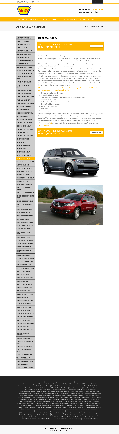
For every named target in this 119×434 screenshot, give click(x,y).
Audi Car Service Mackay (22, 41)
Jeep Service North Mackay (23, 145)
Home (18, 19)
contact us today (43, 125)
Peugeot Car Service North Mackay (23, 233)
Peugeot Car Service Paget (23, 237)
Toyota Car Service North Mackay (25, 323)
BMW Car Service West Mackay (24, 67)
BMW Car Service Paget (22, 64)
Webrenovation (63, 431)
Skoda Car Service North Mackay (25, 294)
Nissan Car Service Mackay (23, 212)
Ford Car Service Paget (22, 116)
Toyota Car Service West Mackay (24, 330)
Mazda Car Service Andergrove (24, 171)
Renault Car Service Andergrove (24, 262)
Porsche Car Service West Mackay (25, 258)
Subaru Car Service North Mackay (25, 307)
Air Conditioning (54, 19)
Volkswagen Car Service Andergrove (22, 334)
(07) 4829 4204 (34, 1)
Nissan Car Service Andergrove (24, 209)
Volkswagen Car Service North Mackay (24, 342)
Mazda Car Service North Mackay (25, 178)
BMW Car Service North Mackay (24, 61)
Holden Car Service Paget (23, 132)
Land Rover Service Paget (22, 165)
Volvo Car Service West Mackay (24, 368)
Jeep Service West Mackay (23, 152)
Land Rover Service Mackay (23, 158)
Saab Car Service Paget (22, 281)
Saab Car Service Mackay (22, 274)
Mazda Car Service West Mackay (24, 184)
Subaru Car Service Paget (23, 310)
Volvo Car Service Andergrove (24, 355)
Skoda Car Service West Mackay (24, 300)
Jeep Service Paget (21, 149)
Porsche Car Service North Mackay (23, 251)
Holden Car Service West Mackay (24, 136)
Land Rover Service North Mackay (25, 162)
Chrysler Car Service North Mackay (23, 78)
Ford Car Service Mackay (22, 110)
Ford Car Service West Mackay (24, 119)
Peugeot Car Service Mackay (23, 229)
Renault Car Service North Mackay (25, 268)
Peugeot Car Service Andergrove (24, 225)
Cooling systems (72, 19)
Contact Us (20, 23)
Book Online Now (96, 46)
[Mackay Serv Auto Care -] (24, 10)
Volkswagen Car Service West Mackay (24, 350)
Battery (63, 19)
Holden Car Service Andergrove (24, 123)
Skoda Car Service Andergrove (24, 287)
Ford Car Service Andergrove (23, 106)
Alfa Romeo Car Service (22, 382)
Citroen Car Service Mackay (23, 93)
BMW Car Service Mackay (22, 57)
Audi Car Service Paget (22, 48)
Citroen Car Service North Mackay (25, 97)
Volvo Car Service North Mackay (24, 361)
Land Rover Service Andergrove (24, 155)
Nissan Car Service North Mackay (25, 216)
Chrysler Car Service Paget (23, 82)
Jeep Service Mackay (21, 142)
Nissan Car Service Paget (22, 219)
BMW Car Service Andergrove (23, 54)
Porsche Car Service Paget (23, 255)
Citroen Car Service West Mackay (25, 103)
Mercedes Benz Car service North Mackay (25, 197)
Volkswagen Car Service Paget (24, 346)
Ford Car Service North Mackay (24, 113)
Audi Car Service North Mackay (24, 44)
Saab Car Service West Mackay (24, 284)
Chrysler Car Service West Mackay (23, 86)
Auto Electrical (33, 19)
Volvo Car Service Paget (22, 364)
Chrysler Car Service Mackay (24, 74)
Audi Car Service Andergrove (23, 38)
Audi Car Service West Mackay (24, 51)
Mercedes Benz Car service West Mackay (24, 205)
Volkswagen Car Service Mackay (24, 338)
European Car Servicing (26, 405)
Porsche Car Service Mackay (23, 247)
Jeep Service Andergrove (22, 139)
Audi (50, 123)
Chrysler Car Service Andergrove (25, 70)
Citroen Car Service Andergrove (24, 90)
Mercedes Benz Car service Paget (24, 201)
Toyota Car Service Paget (23, 326)
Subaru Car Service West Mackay (25, 313)
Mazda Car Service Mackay (23, 175)
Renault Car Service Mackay (23, 265)
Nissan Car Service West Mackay (24, 222)
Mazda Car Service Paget (22, 181)
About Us (24, 19)
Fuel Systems (82, 19)
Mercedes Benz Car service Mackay (25, 193)
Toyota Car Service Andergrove (24, 317)
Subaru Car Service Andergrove (90, 411)
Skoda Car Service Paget (22, 297)
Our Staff (91, 19)
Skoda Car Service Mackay (23, 291)
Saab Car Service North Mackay (24, 278)
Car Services (44, 19)
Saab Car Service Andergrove (24, 271)
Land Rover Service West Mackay (24, 168)
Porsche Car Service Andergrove (24, 243)
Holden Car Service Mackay (23, 126)
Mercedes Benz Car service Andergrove (23, 188)
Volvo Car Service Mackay (23, 358)
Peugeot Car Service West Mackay (25, 240)
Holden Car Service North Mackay (25, 129)
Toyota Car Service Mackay (23, 320)
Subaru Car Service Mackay (23, 304)
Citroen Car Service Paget (23, 100)
